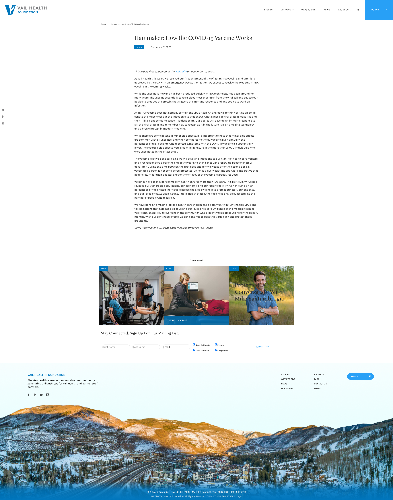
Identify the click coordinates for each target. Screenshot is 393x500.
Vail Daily (180, 71)
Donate (354, 376)
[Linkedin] (35, 395)
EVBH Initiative (202, 350)
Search (358, 12)
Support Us (222, 350)
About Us (343, 9)
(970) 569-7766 (238, 491)
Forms (317, 388)
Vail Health (287, 388)
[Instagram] (48, 395)
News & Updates (203, 345)
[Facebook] (29, 395)
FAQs (316, 379)
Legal (239, 496)
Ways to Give (308, 9)
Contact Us (320, 383)
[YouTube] (41, 395)
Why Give (286, 9)
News (327, 9)
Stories (268, 9)
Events (220, 345)
